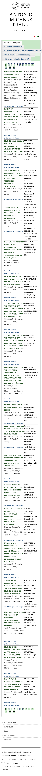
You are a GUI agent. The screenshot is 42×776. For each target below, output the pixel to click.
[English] (34, 36)
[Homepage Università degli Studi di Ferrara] (21, 6)
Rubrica (25, 31)
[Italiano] (38, 36)
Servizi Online (14, 31)
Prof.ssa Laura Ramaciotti (20, 756)
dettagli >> (7, 101)
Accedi (34, 31)
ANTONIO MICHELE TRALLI (20, 19)
